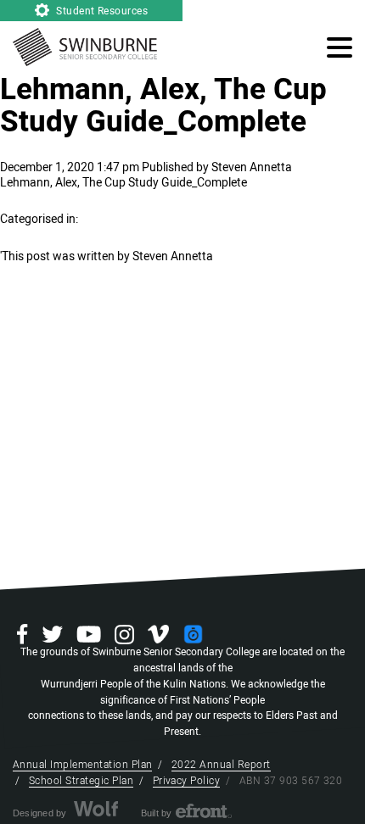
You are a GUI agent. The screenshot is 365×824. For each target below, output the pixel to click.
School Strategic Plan (81, 780)
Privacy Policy (187, 780)
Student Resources (101, 11)
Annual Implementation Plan (82, 764)
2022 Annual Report (221, 764)
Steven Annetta (251, 167)
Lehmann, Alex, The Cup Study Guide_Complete (163, 106)
